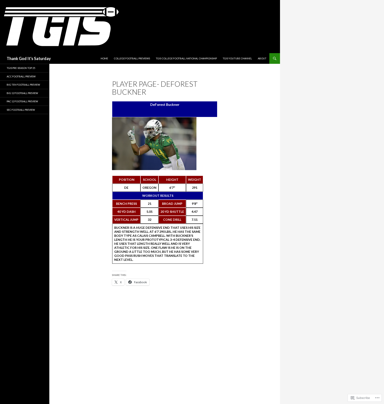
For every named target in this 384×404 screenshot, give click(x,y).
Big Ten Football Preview (23, 84)
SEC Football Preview (21, 109)
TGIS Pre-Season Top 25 (21, 67)
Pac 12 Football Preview (22, 101)
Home (104, 58)
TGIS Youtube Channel (237, 58)
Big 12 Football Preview (22, 93)
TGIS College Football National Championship (186, 58)
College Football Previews (132, 58)
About (262, 58)
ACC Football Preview (21, 76)
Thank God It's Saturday (29, 58)
